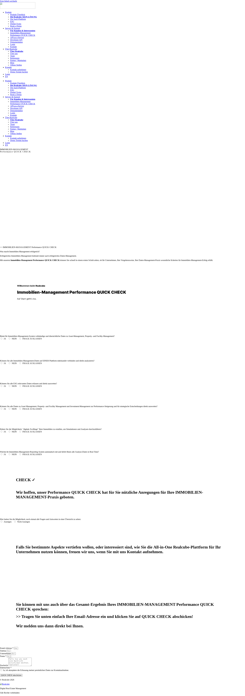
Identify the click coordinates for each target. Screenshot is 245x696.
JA (5, 339)
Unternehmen (5, 653)
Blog (12, 63)
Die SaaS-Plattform (18, 19)
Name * (3, 656)
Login (12, 44)
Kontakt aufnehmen (18, 70)
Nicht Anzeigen (24, 522)
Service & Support (12, 28)
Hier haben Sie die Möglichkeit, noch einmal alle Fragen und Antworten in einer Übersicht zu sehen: (40, 519)
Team (12, 56)
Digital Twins (15, 24)
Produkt (8, 12)
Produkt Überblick (17, 15)
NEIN (15, 339)
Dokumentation (16, 42)
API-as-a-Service (17, 37)
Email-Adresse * (7, 648)
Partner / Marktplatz (18, 60)
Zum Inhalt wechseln (8, 1)
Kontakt (13, 47)
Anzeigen (8, 522)
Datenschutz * (5, 668)
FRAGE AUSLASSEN (32, 339)
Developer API (16, 40)
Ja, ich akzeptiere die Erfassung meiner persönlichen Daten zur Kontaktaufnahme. (36, 670)
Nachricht (4, 665)
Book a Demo (16, 26)
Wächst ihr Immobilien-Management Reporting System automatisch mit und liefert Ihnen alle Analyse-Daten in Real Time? (49, 452)
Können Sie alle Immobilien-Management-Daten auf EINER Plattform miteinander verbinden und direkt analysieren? (47, 361)
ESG (12, 21)
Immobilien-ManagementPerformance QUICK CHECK (22, 34)
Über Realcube (11, 49)
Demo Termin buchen (19, 72)
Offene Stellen (16, 65)
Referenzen (14, 58)
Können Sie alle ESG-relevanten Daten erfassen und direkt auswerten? (28, 383)
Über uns (14, 53)
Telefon (3, 651)
